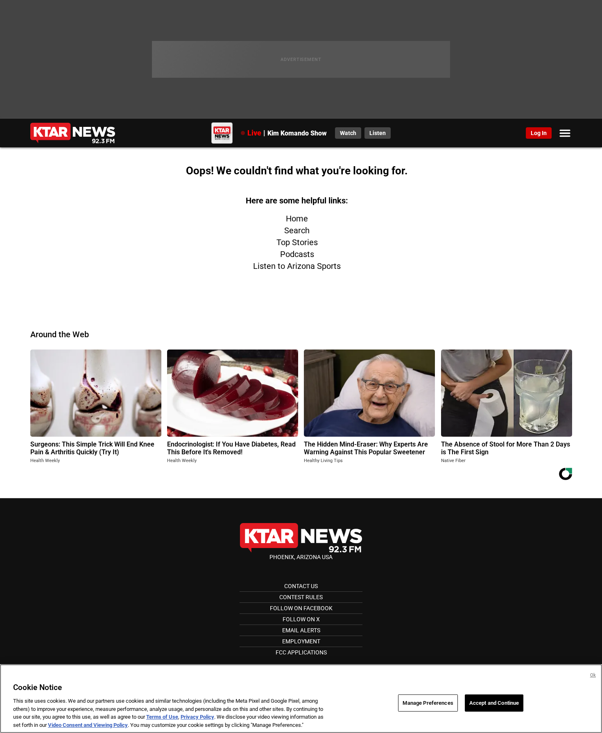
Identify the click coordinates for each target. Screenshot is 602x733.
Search (297, 230)
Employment (301, 641)
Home (297, 218)
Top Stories (297, 242)
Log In (539, 133)
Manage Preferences (428, 703)
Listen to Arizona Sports (297, 266)
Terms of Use (162, 717)
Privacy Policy (197, 717)
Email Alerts (301, 630)
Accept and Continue (494, 703)
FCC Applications (301, 652)
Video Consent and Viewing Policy (88, 725)
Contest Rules (301, 597)
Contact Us (301, 586)
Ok (593, 675)
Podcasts (297, 254)
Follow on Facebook (301, 608)
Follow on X (301, 619)
